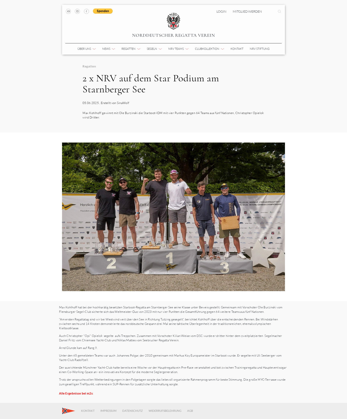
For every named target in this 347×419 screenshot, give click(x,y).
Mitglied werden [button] (247, 11)
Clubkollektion (207, 48)
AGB (190, 410)
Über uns (85, 48)
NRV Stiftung (259, 48)
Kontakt (237, 48)
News (106, 48)
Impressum (108, 410)
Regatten (128, 48)
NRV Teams (176, 48)
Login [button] (221, 11)
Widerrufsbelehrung (165, 410)
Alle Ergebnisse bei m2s (76, 393)
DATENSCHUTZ (132, 410)
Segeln (152, 48)
